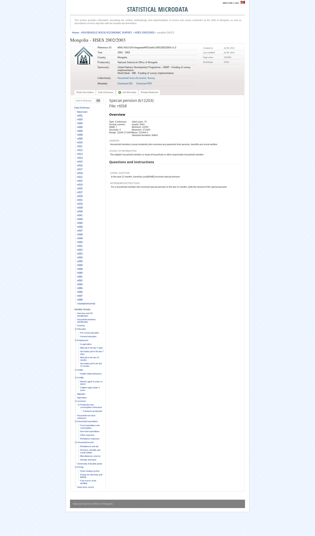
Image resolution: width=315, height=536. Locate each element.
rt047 (80, 230)
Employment (82, 340)
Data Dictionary (82, 107)
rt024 (80, 184)
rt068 (80, 299)
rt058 (80, 269)
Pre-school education (89, 333)
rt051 (80, 246)
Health (80, 370)
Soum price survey (85, 487)
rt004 (80, 123)
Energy (80, 467)
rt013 (80, 154)
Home (75, 32)
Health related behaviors (91, 374)
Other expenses (87, 435)
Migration (81, 394)
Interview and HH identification (85, 314)
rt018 (80, 173)
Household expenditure (87, 421)
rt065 (80, 288)
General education (88, 336)
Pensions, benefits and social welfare (90, 451)
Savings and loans (88, 460)
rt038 (80, 207)
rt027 (80, 192)
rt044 (80, 219)
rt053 (80, 253)
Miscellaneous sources (90, 456)
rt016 (80, 165)
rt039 (80, 211)
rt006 (80, 131)
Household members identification (86, 320)
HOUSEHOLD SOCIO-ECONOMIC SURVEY (106, 32)
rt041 (80, 215)
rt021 (80, 177)
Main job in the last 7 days (91, 348)
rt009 (80, 138)
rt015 (80, 161)
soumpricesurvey (86, 303)
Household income (85, 442)
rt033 (80, 203)
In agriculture (86, 344)
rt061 (80, 276)
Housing (81, 325)
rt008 (80, 134)
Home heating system (90, 471)
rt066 (80, 292)
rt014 (80, 157)
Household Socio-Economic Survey (136, 78)
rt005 (80, 127)
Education (81, 329)
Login (237, 3)
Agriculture (82, 398)
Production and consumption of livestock (91, 406)
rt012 (80, 150)
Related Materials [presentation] (149, 92)
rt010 (80, 142)
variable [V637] (165, 32)
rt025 (80, 188)
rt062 (80, 280)
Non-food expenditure (89, 431)
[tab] (85, 92)
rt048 (80, 234)
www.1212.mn (228, 3)
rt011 (79, 146)
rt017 (80, 169)
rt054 (80, 257)
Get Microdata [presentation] (129, 92)
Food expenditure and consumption (90, 426)
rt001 (80, 115)
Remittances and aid (89, 446)
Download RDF (144, 83)
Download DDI (125, 83)
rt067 (80, 295)
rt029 (80, 196)
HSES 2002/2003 (144, 32)
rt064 (80, 284)
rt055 (80, 261)
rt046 (80, 226)
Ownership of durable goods (89, 464)
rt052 (80, 249)
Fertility (80, 377)
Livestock (81, 401)
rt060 (80, 272)
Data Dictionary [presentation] (105, 92)
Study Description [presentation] (85, 92)
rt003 (80, 119)
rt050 (80, 242)
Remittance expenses (90, 439)
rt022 (80, 180)
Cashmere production (92, 411)
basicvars (82, 111)
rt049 (80, 238)
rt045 (80, 223)
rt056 (80, 265)
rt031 (80, 200)
